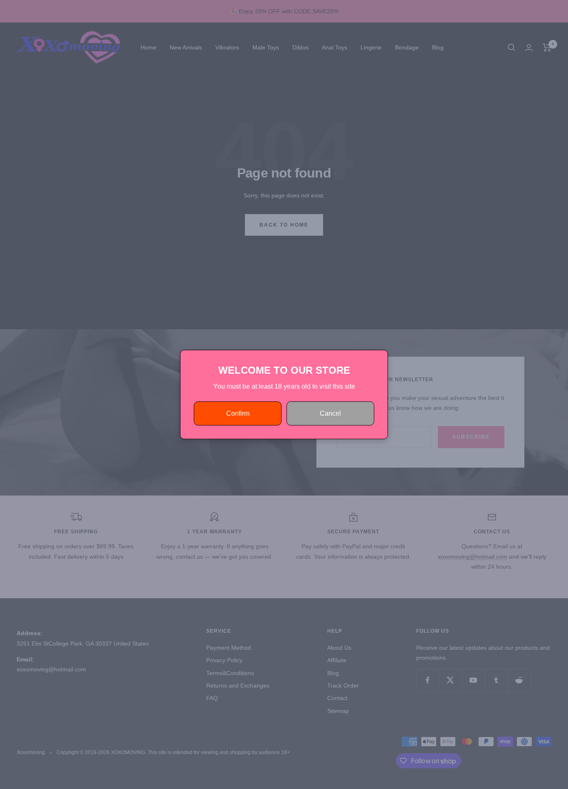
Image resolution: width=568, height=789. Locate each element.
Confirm (237, 413)
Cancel (330, 413)
